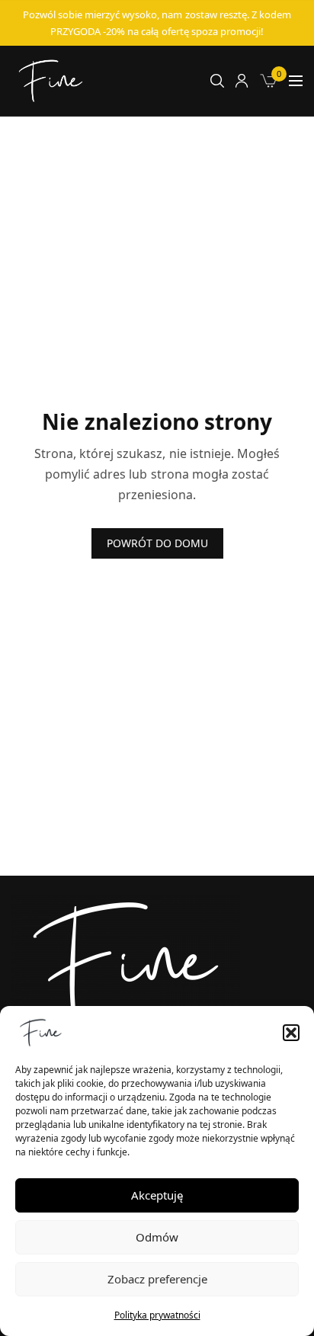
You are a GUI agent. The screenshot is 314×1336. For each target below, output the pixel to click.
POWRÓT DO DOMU (157, 543)
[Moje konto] (242, 80)
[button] (291, 1032)
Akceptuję (157, 1195)
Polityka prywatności (157, 1315)
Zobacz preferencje (157, 1278)
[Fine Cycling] (50, 80)
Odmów (157, 1237)
